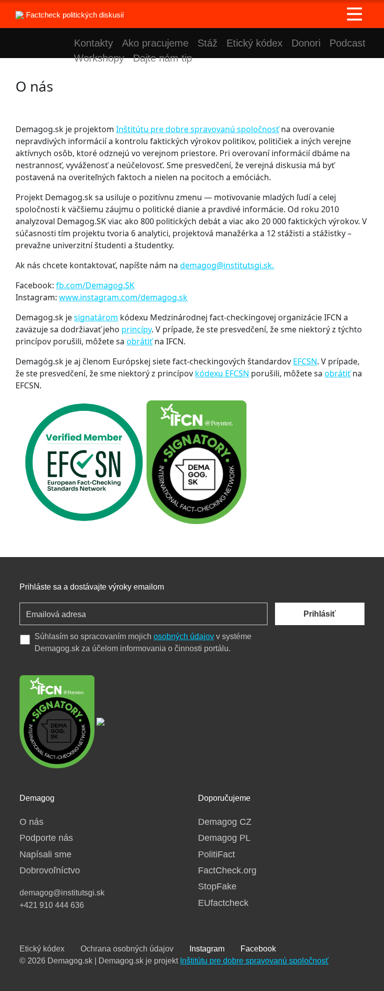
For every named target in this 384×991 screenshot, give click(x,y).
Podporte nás (46, 838)
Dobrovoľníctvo (50, 870)
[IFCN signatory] (57, 720)
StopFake (217, 886)
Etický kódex (254, 43)
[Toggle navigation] (354, 14)
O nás (32, 822)
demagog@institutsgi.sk (226, 265)
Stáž (208, 43)
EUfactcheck (223, 903)
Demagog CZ (225, 822)
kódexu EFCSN (222, 373)
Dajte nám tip (162, 58)
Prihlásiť (320, 614)
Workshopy (99, 58)
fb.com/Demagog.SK (95, 285)
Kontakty (93, 43)
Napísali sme (46, 854)
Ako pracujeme (155, 43)
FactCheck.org (227, 870)
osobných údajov (184, 636)
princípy (137, 329)
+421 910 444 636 (52, 905)
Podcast (348, 43)
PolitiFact (216, 854)
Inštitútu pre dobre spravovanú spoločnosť (197, 129)
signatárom (96, 317)
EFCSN (305, 361)
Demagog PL (224, 838)
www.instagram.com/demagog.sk (123, 297)
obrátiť (139, 341)
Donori (306, 43)
